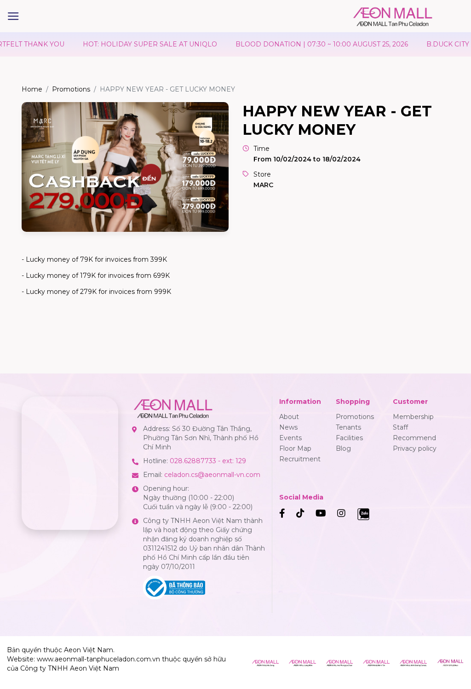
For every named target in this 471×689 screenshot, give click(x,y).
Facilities (349, 438)
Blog (343, 448)
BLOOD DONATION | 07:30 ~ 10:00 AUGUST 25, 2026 (304, 44)
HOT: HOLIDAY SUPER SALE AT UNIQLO (132, 44)
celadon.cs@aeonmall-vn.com (212, 475)
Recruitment (300, 459)
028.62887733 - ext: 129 (208, 461)
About (289, 417)
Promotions (71, 89)
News (288, 427)
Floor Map (295, 448)
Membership (413, 417)
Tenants (348, 427)
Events (290, 438)
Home (32, 89)
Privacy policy (415, 448)
